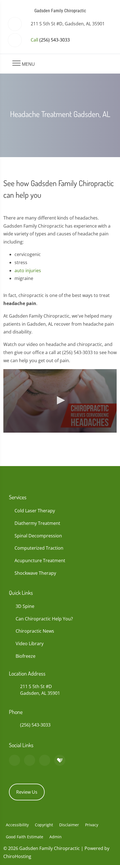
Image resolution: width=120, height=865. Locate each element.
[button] (60, 400)
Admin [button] (55, 836)
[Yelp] (44, 760)
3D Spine (25, 606)
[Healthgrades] (59, 760)
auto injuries (28, 270)
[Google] (14, 760)
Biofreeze (25, 656)
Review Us (26, 792)
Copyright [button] (44, 824)
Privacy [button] (91, 824)
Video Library (30, 643)
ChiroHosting (17, 856)
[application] (60, 401)
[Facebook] (29, 760)
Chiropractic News (35, 631)
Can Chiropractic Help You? (44, 619)
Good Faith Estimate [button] (24, 836)
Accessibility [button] (17, 824)
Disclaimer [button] (69, 824)
